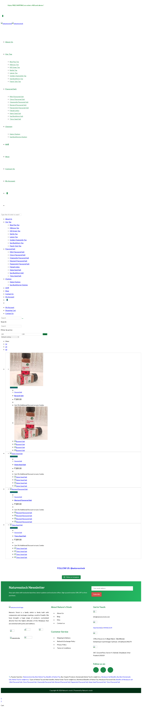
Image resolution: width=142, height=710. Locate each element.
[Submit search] (22, 318)
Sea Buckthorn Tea (16, 243)
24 (6, 347)
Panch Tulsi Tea (15, 246)
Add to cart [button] (14, 387)
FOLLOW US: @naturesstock (71, 568)
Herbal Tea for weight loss (20, 679)
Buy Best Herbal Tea (39, 677)
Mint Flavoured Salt (17, 252)
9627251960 (97, 628)
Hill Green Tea (15, 231)
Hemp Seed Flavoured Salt (97, 682)
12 (6, 344)
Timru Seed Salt (15, 276)
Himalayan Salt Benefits (108, 677)
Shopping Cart (10, 310)
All (6, 350)
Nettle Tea (14, 234)
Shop (7, 291)
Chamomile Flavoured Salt (19, 258)
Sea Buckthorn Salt (17, 273)
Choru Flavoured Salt (17, 255)
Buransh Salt (19, 396)
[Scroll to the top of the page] (2, 694)
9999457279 (107, 628)
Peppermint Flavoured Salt (19, 264)
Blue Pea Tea (14, 225)
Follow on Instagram (72, 577)
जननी (7, 288)
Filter (45, 334)
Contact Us (9, 294)
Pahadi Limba (15, 267)
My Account (9, 297)
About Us (8, 219)
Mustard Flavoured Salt (18, 261)
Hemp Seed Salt (15, 270)
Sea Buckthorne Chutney (19, 285)
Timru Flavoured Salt (113, 682)
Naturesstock (27, 677)
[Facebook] (96, 670)
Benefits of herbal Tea (53, 677)
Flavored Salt (10, 249)
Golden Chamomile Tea (18, 240)
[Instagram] (103, 670)
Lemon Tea (14, 237)
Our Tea (8, 222)
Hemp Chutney (15, 282)
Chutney (8, 279)
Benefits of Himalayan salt (124, 679)
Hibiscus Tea (14, 228)
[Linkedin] (110, 670)
